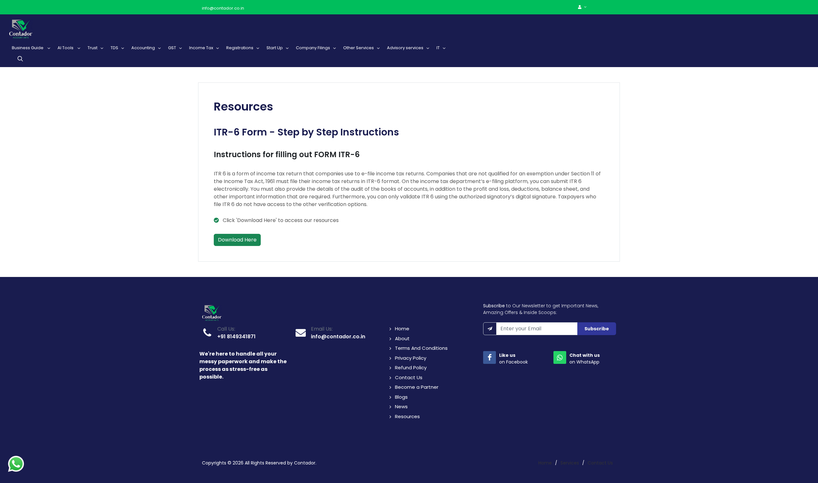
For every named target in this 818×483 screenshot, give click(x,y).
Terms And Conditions (421, 348)
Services (569, 463)
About (402, 338)
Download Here (237, 239)
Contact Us (408, 377)
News (401, 406)
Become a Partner (416, 387)
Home (402, 328)
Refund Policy (411, 367)
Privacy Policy (410, 358)
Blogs (401, 397)
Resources (407, 416)
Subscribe (596, 329)
